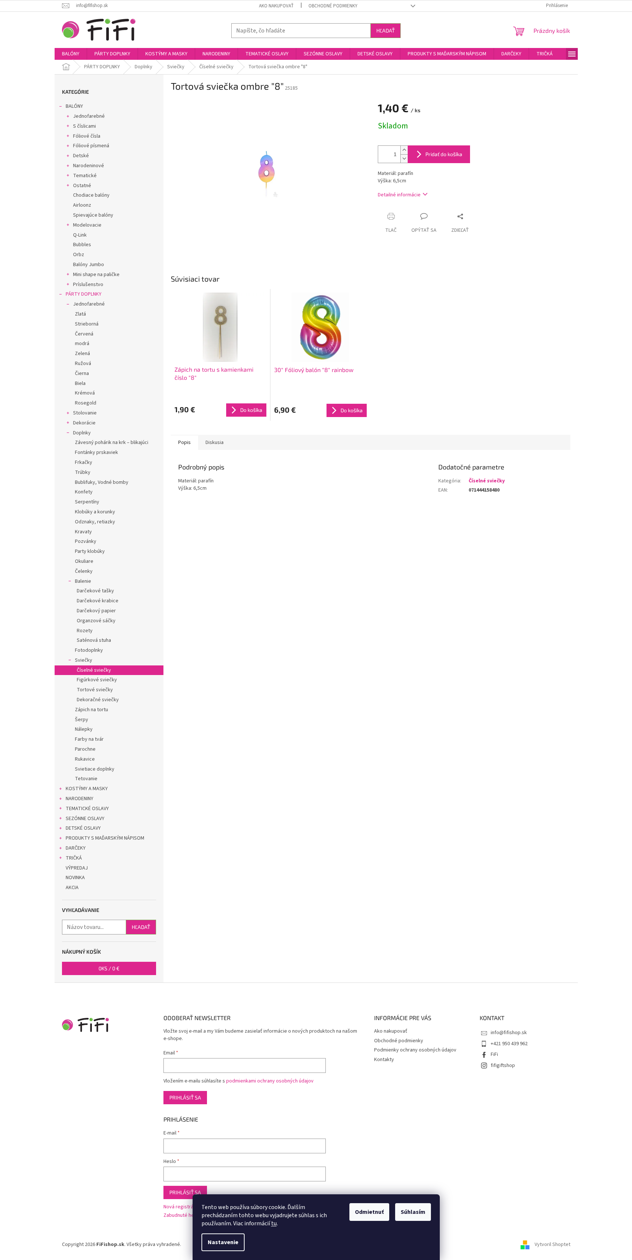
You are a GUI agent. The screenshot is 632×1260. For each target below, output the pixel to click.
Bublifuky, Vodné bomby (101, 482)
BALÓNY (74, 106)
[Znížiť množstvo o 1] (404, 158)
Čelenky (84, 571)
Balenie (83, 581)
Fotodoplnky (89, 650)
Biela (80, 383)
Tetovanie (86, 778)
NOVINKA (75, 877)
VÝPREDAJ (77, 868)
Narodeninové (88, 165)
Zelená (82, 353)
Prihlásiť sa (185, 1097)
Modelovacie (87, 225)
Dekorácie (84, 423)
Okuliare (84, 561)
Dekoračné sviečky (98, 699)
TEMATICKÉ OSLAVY (87, 808)
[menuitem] (71, 54)
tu (274, 1223)
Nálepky (84, 729)
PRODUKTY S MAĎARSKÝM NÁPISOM (105, 838)
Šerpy (81, 719)
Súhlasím (413, 1212)
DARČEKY (76, 848)
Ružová (83, 363)
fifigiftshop (503, 1065)
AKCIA (72, 887)
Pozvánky (85, 541)
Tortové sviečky (95, 689)
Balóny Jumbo (88, 264)
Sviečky (83, 660)
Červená (84, 334)
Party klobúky (90, 551)
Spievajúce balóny (93, 215)
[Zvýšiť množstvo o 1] (404, 150)
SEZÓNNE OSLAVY (85, 818)
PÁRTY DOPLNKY (83, 294)
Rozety (85, 630)
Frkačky (83, 462)
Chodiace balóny (91, 195)
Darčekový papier (96, 610)
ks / (109, 968)
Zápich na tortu (91, 709)
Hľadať (385, 30)
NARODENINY (79, 798)
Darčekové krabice (97, 601)
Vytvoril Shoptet (552, 1245)
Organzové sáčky (96, 620)
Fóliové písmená (91, 145)
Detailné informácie (399, 195)
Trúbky (82, 472)
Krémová (85, 393)
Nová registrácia (181, 1207)
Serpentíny (87, 502)
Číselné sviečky (94, 670)
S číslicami (84, 126)
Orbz (78, 254)
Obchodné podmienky (333, 6)
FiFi (494, 1054)
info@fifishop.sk (509, 1032)
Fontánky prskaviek (96, 452)
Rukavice (85, 759)
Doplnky (82, 433)
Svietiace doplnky (94, 769)
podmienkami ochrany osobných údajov (270, 1081)
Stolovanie (85, 413)
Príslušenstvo (88, 284)
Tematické (85, 175)
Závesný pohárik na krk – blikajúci (111, 442)
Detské (81, 155)
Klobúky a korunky (95, 512)
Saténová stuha (94, 640)
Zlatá (80, 314)
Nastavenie (223, 1242)
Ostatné (82, 185)
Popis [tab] (184, 442)
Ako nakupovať (276, 6)
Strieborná (87, 324)
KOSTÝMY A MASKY (87, 788)
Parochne (85, 749)
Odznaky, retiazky (95, 522)
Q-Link (80, 235)
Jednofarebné (89, 116)
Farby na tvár (89, 739)
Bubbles (82, 244)
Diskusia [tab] (215, 442)
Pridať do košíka (443, 154)
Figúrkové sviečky (97, 680)
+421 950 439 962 (509, 1043)
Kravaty (83, 532)
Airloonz (82, 205)
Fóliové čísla (86, 136)
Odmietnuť (369, 1212)
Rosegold (85, 403)
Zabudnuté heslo (182, 1215)
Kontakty (384, 1059)
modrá (82, 343)
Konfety (84, 492)
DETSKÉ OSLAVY (83, 828)
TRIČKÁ (74, 858)
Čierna (82, 373)
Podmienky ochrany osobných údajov (415, 1050)
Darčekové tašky (95, 591)
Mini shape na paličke (96, 274)
